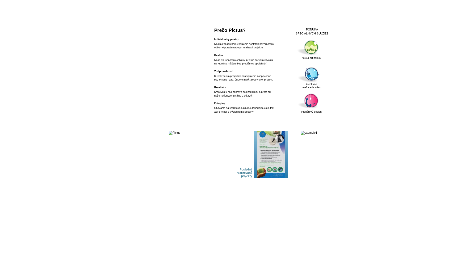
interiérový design (311, 111)
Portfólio (207, 15)
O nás (171, 15)
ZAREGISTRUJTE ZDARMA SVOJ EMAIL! (168, 42)
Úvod (155, 15)
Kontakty (250, 15)
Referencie (228, 15)
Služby (189, 15)
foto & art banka (311, 57)
